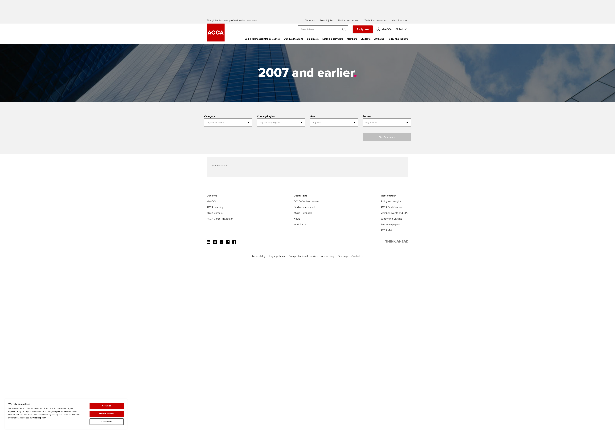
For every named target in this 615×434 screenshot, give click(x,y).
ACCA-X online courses (307, 201)
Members (352, 38)
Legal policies (277, 256)
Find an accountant (304, 207)
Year (312, 116)
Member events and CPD (394, 213)
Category (209, 116)
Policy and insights (398, 38)
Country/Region (266, 116)
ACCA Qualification (391, 207)
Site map (343, 256)
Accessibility (259, 256)
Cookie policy (39, 418)
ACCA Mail (386, 230)
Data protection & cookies (303, 256)
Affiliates (379, 38)
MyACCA (212, 201)
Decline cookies (106, 413)
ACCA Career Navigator (220, 218)
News (297, 218)
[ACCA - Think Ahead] (216, 40)
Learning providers (332, 38)
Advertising (327, 256)
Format (367, 116)
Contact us (357, 256)
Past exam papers (390, 224)
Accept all (106, 406)
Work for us (300, 224)
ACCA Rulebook (303, 213)
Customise (106, 421)
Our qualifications (293, 38)
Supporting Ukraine (391, 218)
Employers (313, 38)
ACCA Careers (214, 213)
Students (365, 38)
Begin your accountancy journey (262, 38)
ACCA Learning (215, 207)
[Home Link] (396, 242)
